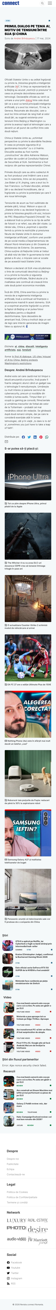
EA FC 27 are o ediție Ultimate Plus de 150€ (29, 684)
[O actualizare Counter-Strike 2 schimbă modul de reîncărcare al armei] (28, 598)
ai (16, 346)
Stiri (8, 21)
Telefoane (32, 1112)
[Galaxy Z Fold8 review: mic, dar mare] (8, 1107)
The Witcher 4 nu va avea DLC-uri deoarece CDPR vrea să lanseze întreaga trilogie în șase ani (25, 566)
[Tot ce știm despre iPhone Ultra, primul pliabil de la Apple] (28, 476)
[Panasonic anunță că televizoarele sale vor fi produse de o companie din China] (28, 892)
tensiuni (26, 349)
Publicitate (12, 1164)
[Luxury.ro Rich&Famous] (17, 1222)
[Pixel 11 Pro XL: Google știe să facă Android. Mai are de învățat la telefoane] (8, 1047)
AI (17, 86)
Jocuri (20, 1125)
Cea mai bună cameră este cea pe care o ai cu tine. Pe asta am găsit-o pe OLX (34, 1006)
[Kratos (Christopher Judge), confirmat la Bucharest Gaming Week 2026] (7, 958)
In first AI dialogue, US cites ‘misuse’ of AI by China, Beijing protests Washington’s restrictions (28, 360)
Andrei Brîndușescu (24, 38)
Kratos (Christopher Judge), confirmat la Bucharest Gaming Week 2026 (34, 955)
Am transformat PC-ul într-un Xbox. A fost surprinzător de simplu (34, 1030)
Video (37, 1012)
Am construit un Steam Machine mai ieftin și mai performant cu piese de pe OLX (34, 1093)
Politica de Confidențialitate (22, 1197)
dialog (29, 100)
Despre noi (13, 1158)
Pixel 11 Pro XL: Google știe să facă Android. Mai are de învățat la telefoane (33, 1045)
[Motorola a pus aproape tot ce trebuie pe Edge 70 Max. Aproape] (8, 1020)
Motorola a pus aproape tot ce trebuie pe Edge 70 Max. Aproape (33, 1017)
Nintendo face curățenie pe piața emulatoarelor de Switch (31, 982)
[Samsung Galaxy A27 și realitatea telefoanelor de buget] (28, 833)
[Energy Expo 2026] (28, 339)
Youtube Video (23, 1012)
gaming (18, 950)
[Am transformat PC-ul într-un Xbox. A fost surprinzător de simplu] (8, 1033)
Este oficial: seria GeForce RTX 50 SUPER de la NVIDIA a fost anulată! (32, 968)
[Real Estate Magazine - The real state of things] (38, 1221)
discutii (30, 346)
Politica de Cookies (17, 1192)
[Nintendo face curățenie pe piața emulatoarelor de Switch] (7, 985)
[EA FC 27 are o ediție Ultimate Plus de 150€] (28, 657)
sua (19, 349)
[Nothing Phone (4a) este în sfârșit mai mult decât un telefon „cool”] (28, 714)
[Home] (10, 2)
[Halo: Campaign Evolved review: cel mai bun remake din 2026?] (8, 1121)
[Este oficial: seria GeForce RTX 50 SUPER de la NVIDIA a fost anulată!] (7, 971)
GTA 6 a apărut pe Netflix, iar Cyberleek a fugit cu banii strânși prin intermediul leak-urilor (33, 944)
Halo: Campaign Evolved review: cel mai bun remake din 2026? (34, 1118)
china (21, 346)
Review (20, 1086)
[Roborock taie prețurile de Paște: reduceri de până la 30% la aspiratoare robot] (28, 773)
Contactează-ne (16, 1174)
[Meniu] (50, 3)
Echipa (10, 1169)
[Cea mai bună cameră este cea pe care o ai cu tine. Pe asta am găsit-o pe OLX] (8, 1007)
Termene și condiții (17, 1202)
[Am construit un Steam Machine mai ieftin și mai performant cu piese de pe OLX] (8, 1094)
